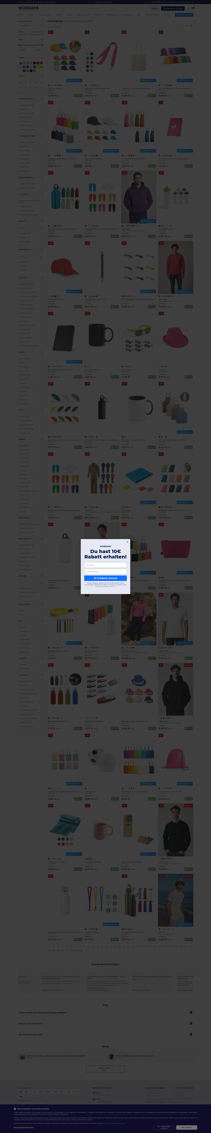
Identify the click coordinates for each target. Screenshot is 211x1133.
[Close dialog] (127, 542)
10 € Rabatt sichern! (105, 578)
